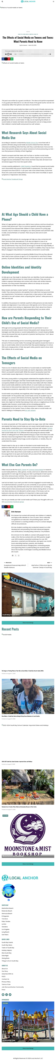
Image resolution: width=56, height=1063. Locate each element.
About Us (5, 969)
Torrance (5, 919)
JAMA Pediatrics (26, 166)
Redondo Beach (7, 911)
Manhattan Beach (7, 908)
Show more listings (28, 623)
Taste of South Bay (8, 948)
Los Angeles (5, 929)
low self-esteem (30, 410)
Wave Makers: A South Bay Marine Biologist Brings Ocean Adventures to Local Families (21, 716)
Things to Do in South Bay (10, 961)
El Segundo (5, 916)
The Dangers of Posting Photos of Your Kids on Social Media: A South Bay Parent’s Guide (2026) (22, 671)
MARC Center (22, 470)
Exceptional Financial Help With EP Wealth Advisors (15, 565)
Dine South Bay (6, 953)
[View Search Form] (2, 1)
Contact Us (5, 979)
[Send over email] (11, 58)
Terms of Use (6, 984)
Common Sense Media (35, 470)
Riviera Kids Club (8, 1040)
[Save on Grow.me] (14, 58)
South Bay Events (7, 942)
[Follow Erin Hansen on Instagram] (18, 555)
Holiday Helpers (7, 950)
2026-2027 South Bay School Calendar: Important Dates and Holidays (17, 761)
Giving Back (5, 958)
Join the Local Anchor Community (13, 987)
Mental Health (33, 34)
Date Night (5, 956)
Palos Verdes (6, 921)
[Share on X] (6, 58)
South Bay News (7, 945)
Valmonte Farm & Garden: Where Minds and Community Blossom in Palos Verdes (19, 807)
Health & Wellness (23, 34)
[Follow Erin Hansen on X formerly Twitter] (15, 555)
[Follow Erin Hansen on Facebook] (12, 555)
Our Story (5, 971)
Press (3, 990)
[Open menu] (53, 1)
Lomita (4, 924)
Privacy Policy (6, 982)
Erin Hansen (24, 45)
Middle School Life (32, 143)
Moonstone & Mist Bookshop (13, 856)
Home (28, 31)
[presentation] (28, 651)
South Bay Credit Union (11, 615)
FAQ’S (3, 976)
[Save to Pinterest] (9, 58)
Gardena (5, 927)
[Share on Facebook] (3, 58)
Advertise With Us (7, 974)
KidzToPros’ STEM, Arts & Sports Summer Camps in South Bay (42, 565)
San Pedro (5, 935)
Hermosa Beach (7, 913)
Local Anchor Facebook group (14, 502)
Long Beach (5, 932)
